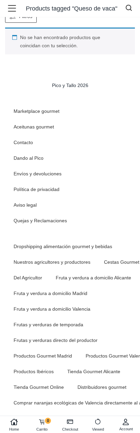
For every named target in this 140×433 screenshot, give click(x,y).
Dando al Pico (28, 158)
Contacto (23, 142)
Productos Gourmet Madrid (43, 356)
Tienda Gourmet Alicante (93, 371)
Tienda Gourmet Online (39, 387)
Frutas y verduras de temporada (48, 324)
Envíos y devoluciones (38, 173)
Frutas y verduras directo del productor (56, 340)
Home (14, 429)
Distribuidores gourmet (101, 387)
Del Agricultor (28, 277)
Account (126, 429)
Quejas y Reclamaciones (40, 220)
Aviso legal (25, 205)
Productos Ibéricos (34, 371)
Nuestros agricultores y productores (52, 262)
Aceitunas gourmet (34, 126)
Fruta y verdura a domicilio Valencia (52, 309)
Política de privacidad (36, 189)
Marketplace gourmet (36, 111)
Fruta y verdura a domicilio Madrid (50, 293)
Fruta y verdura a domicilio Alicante (93, 277)
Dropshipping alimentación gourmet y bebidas (63, 246)
